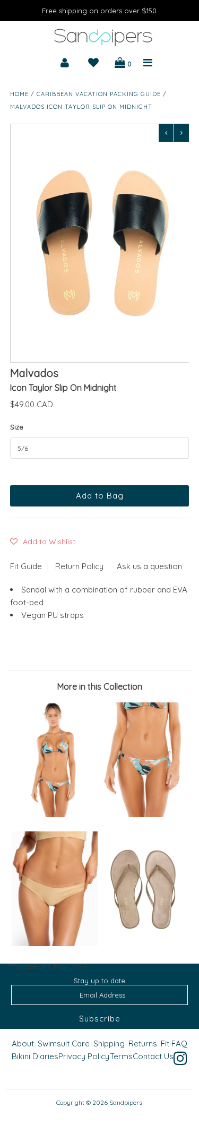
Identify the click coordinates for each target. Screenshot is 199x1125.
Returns (142, 1043)
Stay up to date (99, 980)
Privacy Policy (83, 1056)
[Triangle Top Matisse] (55, 814)
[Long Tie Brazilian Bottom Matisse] (144, 814)
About (23, 1043)
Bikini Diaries (35, 1056)
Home (19, 94)
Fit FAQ (174, 1043)
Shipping (109, 1043)
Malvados (34, 373)
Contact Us (153, 1056)
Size (16, 427)
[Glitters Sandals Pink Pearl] (144, 943)
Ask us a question (149, 566)
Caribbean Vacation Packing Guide (99, 94)
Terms (121, 1056)
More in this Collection (99, 686)
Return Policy (79, 566)
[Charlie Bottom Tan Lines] (55, 943)
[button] (42, 541)
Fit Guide (26, 566)
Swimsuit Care (64, 1043)
